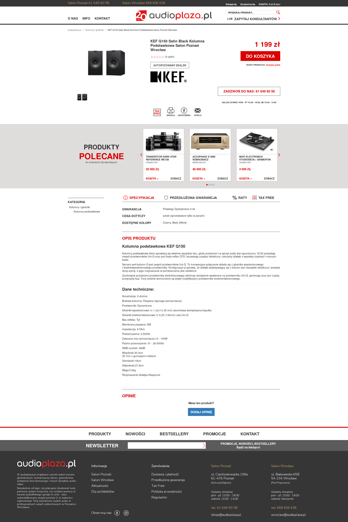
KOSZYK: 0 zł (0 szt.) (269, 4)
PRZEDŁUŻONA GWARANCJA (193, 198)
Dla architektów (102, 491)
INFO (86, 18)
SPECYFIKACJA (141, 198)
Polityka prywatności (166, 491)
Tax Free (157, 486)
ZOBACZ (176, 178)
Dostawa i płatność (165, 474)
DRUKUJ (171, 115)
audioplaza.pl (74, 29)
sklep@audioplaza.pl (226, 515)
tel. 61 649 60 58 (224, 508)
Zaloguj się (231, 4)
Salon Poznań (78, 3)
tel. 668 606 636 (284, 508)
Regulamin (159, 497)
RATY (242, 198)
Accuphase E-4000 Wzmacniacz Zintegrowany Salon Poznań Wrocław (206, 161)
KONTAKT (102, 18)
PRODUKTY (100, 434)
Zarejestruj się (247, 4)
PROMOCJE (214, 434)
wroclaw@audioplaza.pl (288, 515)
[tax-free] (157, 112)
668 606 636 (155, 3)
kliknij (183, 222)
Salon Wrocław (133, 3)
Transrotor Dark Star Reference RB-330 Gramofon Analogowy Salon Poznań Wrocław (162, 161)
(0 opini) (169, 56)
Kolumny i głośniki (94, 29)
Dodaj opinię (201, 412)
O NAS (73, 18)
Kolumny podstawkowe (87, 211)
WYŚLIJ (197, 115)
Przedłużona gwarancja (168, 480)
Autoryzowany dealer (169, 65)
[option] (106, 63)
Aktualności (99, 486)
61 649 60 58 (99, 3)
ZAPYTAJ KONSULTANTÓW (255, 18)
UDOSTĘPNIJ (184, 115)
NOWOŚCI (135, 434)
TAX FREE (266, 198)
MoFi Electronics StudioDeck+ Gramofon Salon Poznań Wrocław (255, 159)
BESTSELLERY (174, 434)
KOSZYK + (152, 178)
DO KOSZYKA (260, 56)
